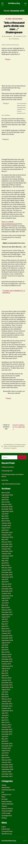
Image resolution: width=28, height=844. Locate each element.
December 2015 (7, 659)
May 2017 (5, 624)
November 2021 (7, 546)
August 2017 (6, 617)
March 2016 (6, 652)
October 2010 (6, 748)
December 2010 (7, 743)
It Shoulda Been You (8, 790)
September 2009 (7, 769)
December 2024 (7, 507)
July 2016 (5, 645)
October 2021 (6, 549)
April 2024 (5, 518)
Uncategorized (17, 18)
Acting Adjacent (7, 471)
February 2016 (6, 654)
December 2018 (7, 589)
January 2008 (6, 771)
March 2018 (6, 607)
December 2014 (7, 682)
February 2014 (6, 699)
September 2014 (7, 687)
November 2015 (7, 661)
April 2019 (5, 582)
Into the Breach (18, 444)
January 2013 (6, 727)
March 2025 (6, 502)
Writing (4, 818)
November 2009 (7, 767)
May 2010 (5, 755)
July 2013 (5, 713)
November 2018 (7, 591)
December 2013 (7, 703)
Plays (3, 797)
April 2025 (5, 499)
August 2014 (6, 689)
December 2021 (7, 544)
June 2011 (5, 736)
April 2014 (5, 696)
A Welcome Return (8, 467)
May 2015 (5, 673)
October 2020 (6, 553)
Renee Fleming (7, 801)
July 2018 (5, 600)
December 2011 (7, 734)
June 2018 (5, 603)
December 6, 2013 (21, 36)
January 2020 (6, 570)
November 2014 (7, 685)
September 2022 (7, 537)
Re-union (8, 18)
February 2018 (6, 610)
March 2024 (6, 521)
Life (3, 792)
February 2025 (7, 504)
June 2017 (5, 621)
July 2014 (5, 692)
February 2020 (7, 567)
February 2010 (6, 760)
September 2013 (7, 711)
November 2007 (7, 776)
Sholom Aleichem (7, 804)
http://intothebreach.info (10, 224)
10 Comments (15, 39)
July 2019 (5, 579)
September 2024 (7, 511)
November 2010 (7, 746)
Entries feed (6, 829)
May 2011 (5, 739)
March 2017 (5, 628)
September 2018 (7, 596)
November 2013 (7, 706)
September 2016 (7, 640)
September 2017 (7, 614)
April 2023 (5, 530)
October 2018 (6, 593)
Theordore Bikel (7, 811)
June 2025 (5, 497)
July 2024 (5, 514)
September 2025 (7, 495)
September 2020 (7, 556)
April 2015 (5, 675)
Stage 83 (13, 448)
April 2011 (5, 741)
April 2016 (5, 650)
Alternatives (6, 787)
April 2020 (5, 563)
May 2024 (5, 516)
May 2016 (5, 647)
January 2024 (6, 523)
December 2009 (7, 764)
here (9, 115)
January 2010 (6, 762)
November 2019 (7, 575)
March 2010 (6, 757)
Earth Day (5, 480)
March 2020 (6, 565)
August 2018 (6, 598)
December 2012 (7, 729)
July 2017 (5, 619)
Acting (4, 785)
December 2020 (7, 551)
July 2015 (5, 671)
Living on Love (6, 794)
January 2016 (6, 657)
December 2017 (7, 612)
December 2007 (7, 774)
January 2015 (6, 680)
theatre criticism (7, 808)
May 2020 (5, 560)
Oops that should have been (11, 484)
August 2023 (6, 528)
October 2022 (6, 535)
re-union (10, 446)
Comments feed (7, 831)
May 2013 (5, 718)
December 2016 (7, 635)
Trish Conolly (6, 813)
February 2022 (6, 542)
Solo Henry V (7, 448)
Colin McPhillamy (8, 444)
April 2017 (5, 626)
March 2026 (6, 492)
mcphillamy (9, 36)
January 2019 (6, 586)
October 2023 (6, 525)
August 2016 (6, 643)
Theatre (4, 806)
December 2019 (7, 572)
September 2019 (7, 577)
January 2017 (6, 633)
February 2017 (6, 631)
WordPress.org (7, 834)
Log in (4, 827)
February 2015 (6, 678)
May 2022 (5, 539)
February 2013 (6, 725)
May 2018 (5, 605)
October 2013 (6, 708)
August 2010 (6, 750)
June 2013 (5, 715)
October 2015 (6, 664)
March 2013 (6, 722)
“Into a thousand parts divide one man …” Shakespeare (14, 27)
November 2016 (7, 638)
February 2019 (6, 584)
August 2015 (6, 668)
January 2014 (6, 701)
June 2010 (5, 753)
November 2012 (7, 732)
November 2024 (7, 509)
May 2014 (5, 694)
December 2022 (7, 532)
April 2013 (5, 720)
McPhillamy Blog (14, 3)
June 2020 (5, 558)
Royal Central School (18, 446)
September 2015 (7, 666)
